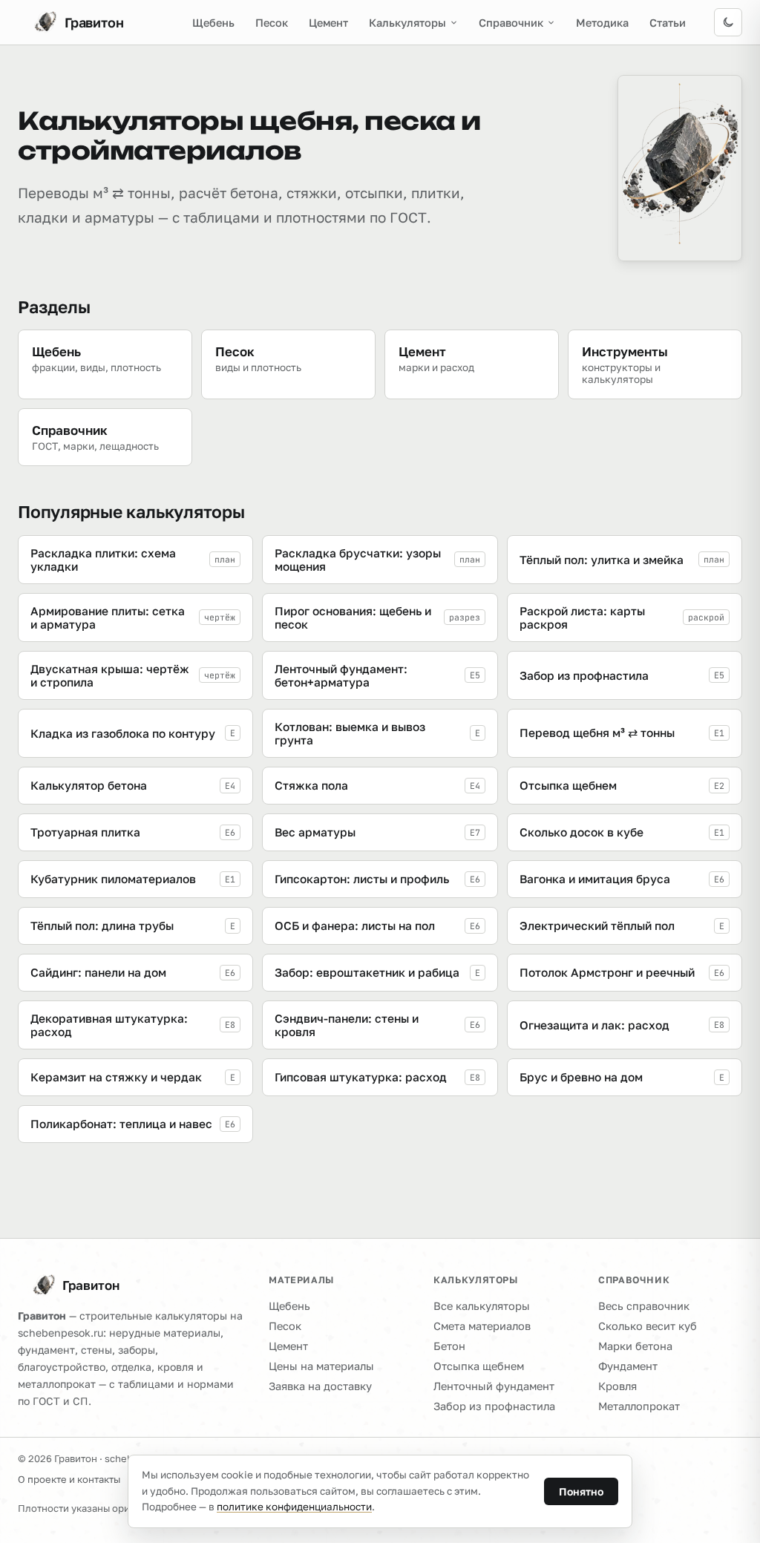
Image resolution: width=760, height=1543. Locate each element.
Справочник (511, 22)
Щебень (213, 22)
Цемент (328, 22)
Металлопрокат (639, 1406)
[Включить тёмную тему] (728, 22)
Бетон (449, 1346)
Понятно (581, 1491)
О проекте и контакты (69, 1479)
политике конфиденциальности (294, 1507)
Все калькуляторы (481, 1306)
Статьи (667, 22)
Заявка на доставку (320, 1386)
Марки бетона (635, 1346)
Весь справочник (643, 1306)
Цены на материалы (321, 1366)
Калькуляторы (407, 22)
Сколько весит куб (647, 1326)
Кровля (617, 1386)
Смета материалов (482, 1326)
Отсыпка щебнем (478, 1366)
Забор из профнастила (494, 1406)
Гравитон (90, 1285)
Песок (271, 22)
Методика (602, 22)
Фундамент (628, 1366)
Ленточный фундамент (493, 1386)
